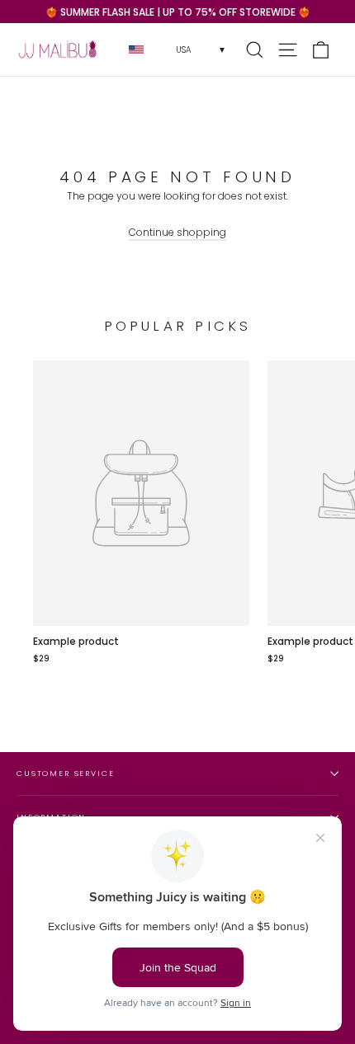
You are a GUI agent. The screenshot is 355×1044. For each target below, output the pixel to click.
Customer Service (66, 773)
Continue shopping (177, 232)
